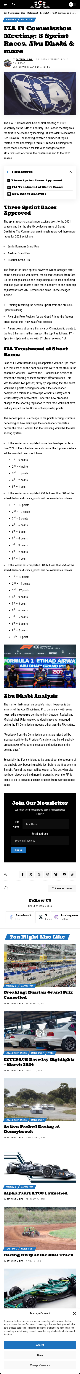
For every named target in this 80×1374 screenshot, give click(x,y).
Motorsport (27, 19)
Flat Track (11, 1249)
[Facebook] (20, 917)
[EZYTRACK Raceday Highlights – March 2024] (40, 1032)
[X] (42, 917)
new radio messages (17, 714)
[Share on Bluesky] (56, 874)
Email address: (40, 833)
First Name (16, 824)
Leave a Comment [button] (64, 888)
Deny (40, 1355)
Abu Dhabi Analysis (29, 193)
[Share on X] (30, 874)
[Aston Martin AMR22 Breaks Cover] (40, 1290)
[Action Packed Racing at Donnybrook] (40, 1099)
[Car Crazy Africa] (40, 4)
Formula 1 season (43, 143)
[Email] (64, 874)
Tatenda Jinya (24, 59)
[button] (74, 1313)
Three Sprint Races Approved (37, 180)
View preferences (40, 1365)
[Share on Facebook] (22, 874)
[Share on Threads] (47, 874)
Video (51, 1053)
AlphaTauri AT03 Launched (36, 1193)
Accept (40, 1345)
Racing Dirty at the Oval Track (38, 1255)
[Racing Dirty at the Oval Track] (40, 1228)
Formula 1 (11, 19)
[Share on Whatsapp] (39, 874)
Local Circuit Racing (16, 1053)
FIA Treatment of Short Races (37, 187)
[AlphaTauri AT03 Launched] (40, 1166)
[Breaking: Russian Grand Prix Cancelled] (40, 965)
